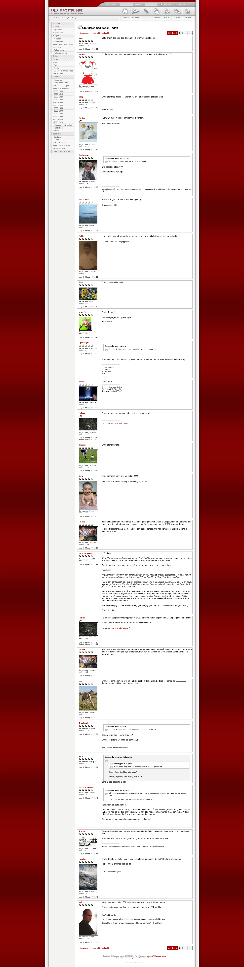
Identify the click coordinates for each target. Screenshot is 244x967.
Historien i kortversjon (63, 125)
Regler (56, 68)
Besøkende (57, 134)
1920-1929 (58, 97)
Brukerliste (58, 74)
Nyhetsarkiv (59, 30)
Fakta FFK (58, 128)
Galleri (55, 56)
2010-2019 (58, 122)
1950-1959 (58, 105)
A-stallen (57, 39)
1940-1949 (58, 102)
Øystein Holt (135, 958)
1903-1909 (58, 91)
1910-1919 (58, 94)
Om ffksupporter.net (61, 151)
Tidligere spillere (60, 53)
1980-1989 (58, 114)
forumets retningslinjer (120, 423)
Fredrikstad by (60, 143)
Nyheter (56, 27)
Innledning (58, 80)
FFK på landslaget (61, 86)
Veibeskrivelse (60, 148)
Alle (190, 33)
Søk (55, 65)
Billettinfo (57, 137)
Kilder (56, 131)
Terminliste (58, 42)
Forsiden (56, 23)
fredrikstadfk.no (60, 18)
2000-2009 (58, 119)
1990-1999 (58, 117)
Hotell (56, 140)
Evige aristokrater (61, 83)
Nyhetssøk (58, 32)
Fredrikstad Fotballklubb (99, 33)
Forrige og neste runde (63, 44)
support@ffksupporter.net (156, 956)
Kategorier (84, 33)
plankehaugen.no (73, 18)
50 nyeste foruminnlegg (63, 71)
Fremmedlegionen (61, 88)
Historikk (56, 77)
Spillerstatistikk (60, 50)
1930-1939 (58, 100)
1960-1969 (58, 108)
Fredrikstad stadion (62, 145)
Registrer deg (184, 4)
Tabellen (57, 47)
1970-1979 (58, 111)
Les (55, 62)
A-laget (56, 36)
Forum (55, 59)
